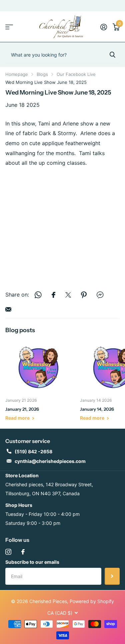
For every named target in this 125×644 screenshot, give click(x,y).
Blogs (42, 74)
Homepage (16, 74)
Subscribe (112, 576)
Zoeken (112, 54)
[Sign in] (103, 27)
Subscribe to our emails (32, 562)
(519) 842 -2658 (33, 451)
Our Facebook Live (76, 74)
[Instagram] (8, 552)
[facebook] (23, 551)
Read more (18, 418)
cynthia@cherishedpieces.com (50, 461)
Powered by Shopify (92, 601)
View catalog (9, 27)
